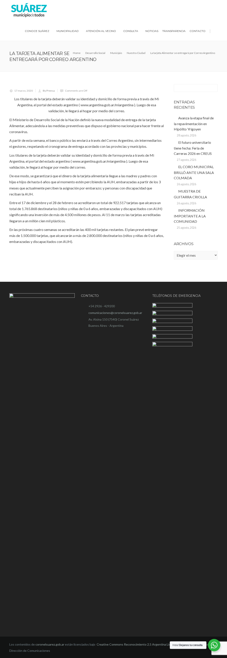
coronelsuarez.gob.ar (49, 644)
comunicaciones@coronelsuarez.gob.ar (115, 313)
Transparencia (174, 31)
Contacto (197, 31)
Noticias (151, 31)
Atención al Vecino (101, 31)
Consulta (130, 31)
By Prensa (49, 90)
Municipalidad (68, 31)
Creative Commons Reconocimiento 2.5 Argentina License (137, 644)
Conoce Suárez (37, 31)
